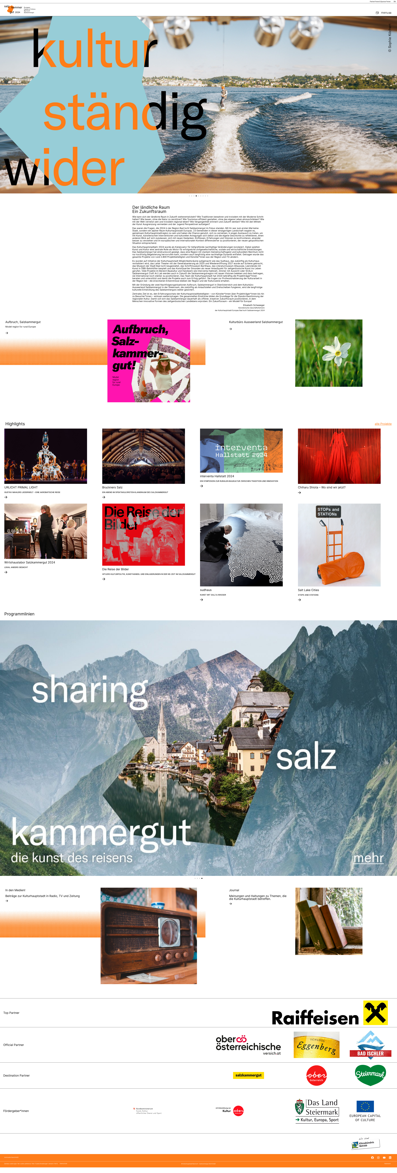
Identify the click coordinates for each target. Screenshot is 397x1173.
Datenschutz (63, 1163)
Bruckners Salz (112, 487)
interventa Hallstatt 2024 (217, 476)
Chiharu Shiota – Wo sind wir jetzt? (322, 487)
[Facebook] (372, 1157)
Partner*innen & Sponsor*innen (380, 1)
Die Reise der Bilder (115, 569)
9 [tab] (207, 195)
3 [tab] (193, 195)
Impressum (387, 1163)
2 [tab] (191, 195)
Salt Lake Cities (308, 590)
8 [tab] (205, 195)
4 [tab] (201, 878)
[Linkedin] (390, 1157)
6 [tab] (200, 195)
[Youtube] (384, 1157)
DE (394, 1)
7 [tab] (203, 195)
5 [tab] (198, 195)
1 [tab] (189, 195)
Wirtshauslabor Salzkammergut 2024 (29, 562)
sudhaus (206, 590)
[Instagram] (378, 1157)
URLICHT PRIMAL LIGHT (21, 487)
